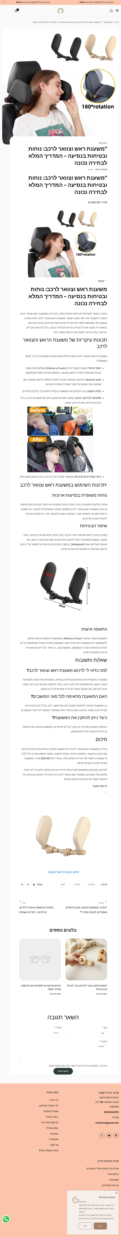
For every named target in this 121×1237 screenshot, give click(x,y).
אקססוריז (53, 1139)
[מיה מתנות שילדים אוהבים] (60, 10)
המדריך (76, 884)
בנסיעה (91, 884)
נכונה (62, 884)
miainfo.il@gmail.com (107, 1122)
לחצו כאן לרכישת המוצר (63, 872)
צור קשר (54, 1145)
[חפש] (111, 11)
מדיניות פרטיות (85, 1218)
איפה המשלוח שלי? (48, 1150)
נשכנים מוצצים (51, 1111)
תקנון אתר (114, 1179)
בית (117, 22)
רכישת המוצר (99, 786)
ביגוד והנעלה (52, 1116)
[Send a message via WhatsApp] (6, 1219)
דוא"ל (58, 1027)
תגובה (103, 1041)
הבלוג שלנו (108, 22)
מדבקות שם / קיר (49, 1122)
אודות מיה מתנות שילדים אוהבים (102, 1168)
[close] (3, 2)
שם (104, 1027)
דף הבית (54, 1100)
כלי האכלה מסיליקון (48, 1105)
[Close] (116, 1192)
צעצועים (54, 1133)
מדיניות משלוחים (110, 1185)
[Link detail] (116, 1135)
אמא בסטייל (52, 1128)
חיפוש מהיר (113, 1174)
